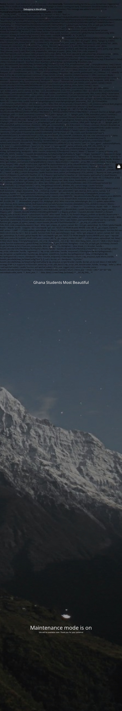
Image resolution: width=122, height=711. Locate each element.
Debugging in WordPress (35, 9)
